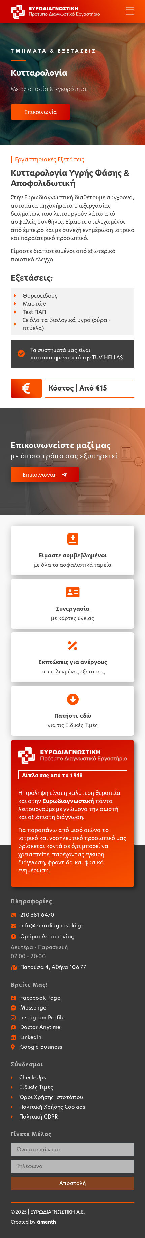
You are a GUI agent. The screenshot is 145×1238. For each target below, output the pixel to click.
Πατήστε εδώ (72, 715)
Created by (33, 1222)
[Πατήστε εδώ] (73, 699)
